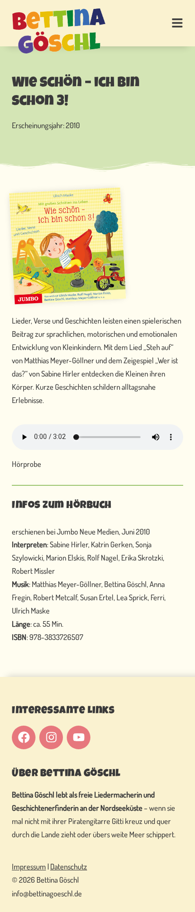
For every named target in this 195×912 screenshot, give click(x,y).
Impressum (29, 866)
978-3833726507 (56, 637)
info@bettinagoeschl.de (47, 893)
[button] (166, 23)
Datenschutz (68, 866)
